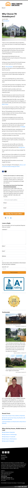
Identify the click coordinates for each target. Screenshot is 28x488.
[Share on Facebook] (3, 171)
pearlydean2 (6, 21)
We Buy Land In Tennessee (8, 441)
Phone (5, 203)
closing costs (21, 147)
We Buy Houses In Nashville (8, 432)
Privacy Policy (4, 457)
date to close (5, 104)
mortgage (22, 126)
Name (4, 246)
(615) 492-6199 (4, 476)
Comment (4, 229)
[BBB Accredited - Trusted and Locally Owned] (14, 284)
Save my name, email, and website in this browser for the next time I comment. (14, 263)
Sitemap (3, 459)
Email (5, 208)
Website (4, 256)
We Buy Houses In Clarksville (8, 436)
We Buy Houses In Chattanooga (9, 434)
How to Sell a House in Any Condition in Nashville (13, 415)
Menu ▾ (3, 8)
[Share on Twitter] (5, 171)
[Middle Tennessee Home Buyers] (14, 301)
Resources (3, 455)
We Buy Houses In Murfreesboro (9, 439)
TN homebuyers (9, 66)
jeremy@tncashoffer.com (6, 477)
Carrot (23, 483)
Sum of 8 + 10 (5, 267)
